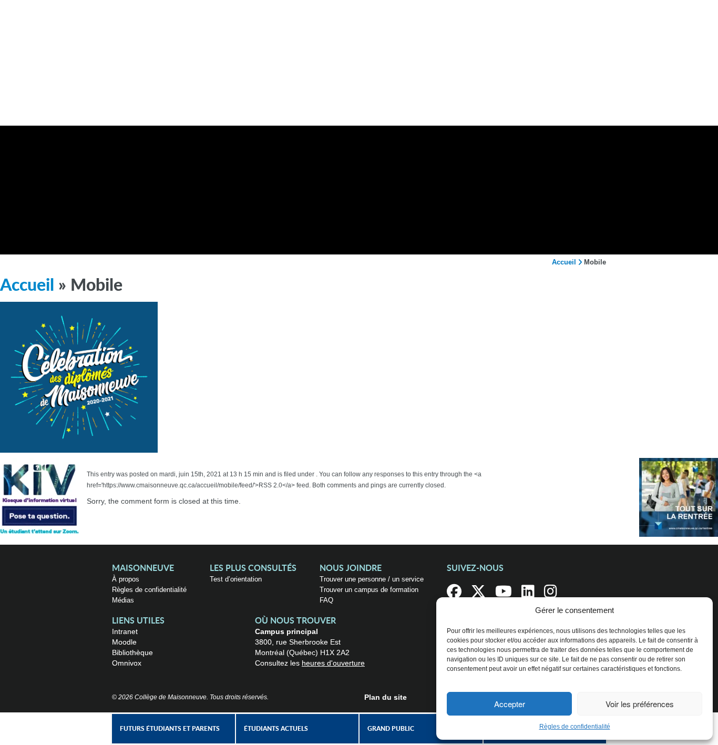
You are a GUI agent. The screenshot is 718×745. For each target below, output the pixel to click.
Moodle (124, 642)
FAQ (326, 600)
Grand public (390, 729)
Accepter (509, 703)
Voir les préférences (640, 703)
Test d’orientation (236, 579)
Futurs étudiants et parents (170, 729)
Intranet (125, 631)
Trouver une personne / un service (372, 579)
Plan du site (385, 697)
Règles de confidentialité (574, 726)
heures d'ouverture (333, 663)
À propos (125, 579)
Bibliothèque (132, 652)
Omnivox (126, 663)
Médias (123, 600)
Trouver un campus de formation (369, 590)
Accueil (564, 262)
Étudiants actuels (276, 729)
